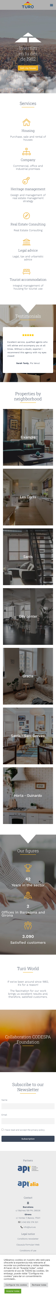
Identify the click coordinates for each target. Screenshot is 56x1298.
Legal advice (28, 250)
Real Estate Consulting (28, 224)
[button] (51, 4)
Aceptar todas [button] (12, 1291)
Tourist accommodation (28, 279)
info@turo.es (30, 1227)
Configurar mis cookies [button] (16, 1285)
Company (28, 160)
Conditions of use (28, 1250)
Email (4, 1115)
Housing (28, 130)
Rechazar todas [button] (39, 1285)
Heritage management (28, 189)
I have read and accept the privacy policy (24, 1130)
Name (4, 1100)
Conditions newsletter (28, 1239)
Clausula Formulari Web (28, 1244)
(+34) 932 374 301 (29, 1222)
